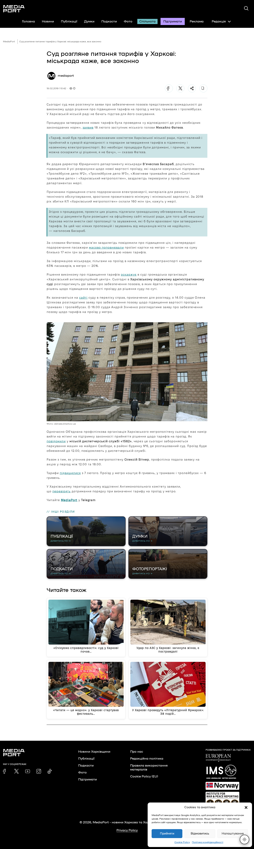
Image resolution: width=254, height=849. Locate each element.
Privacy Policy (127, 830)
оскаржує (129, 274)
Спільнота (147, 21)
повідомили (56, 441)
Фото (128, 21)
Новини (48, 21)
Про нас (136, 751)
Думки (89, 21)
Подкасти (109, 21)
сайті (83, 297)
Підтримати (172, 21)
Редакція (219, 21)
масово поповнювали (106, 247)
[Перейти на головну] (14, 9)
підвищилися (70, 473)
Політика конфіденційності (207, 842)
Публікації (69, 21)
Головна (28, 21)
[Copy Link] (203, 88)
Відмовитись (200, 833)
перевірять (61, 491)
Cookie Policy (182, 842)
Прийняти (167, 833)
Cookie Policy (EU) (144, 776)
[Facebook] (169, 88)
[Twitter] (180, 88)
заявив (88, 127)
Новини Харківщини (94, 751)
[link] (5, 771)
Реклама (197, 21)
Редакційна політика (146, 758)
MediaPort (9, 41)
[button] (246, 807)
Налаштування (233, 833)
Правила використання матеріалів (149, 767)
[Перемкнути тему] (244, 839)
